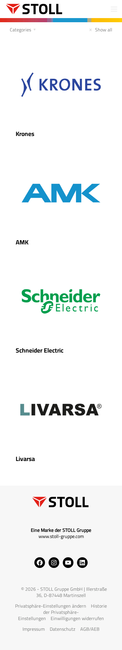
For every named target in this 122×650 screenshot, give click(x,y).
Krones (25, 134)
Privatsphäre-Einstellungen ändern (50, 605)
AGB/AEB (89, 629)
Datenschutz (62, 629)
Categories (20, 29)
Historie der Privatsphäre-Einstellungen (62, 612)
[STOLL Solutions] (34, 8)
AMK (22, 242)
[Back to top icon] (110, 638)
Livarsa (25, 459)
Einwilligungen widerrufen (77, 618)
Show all (103, 29)
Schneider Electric (39, 350)
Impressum (34, 629)
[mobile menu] (114, 9)
